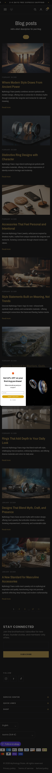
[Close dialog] (50, 368)
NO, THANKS (13, 399)
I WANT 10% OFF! (13, 396)
